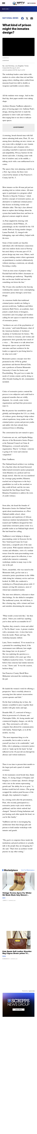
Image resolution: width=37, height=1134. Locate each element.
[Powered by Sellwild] (32, 991)
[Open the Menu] (3, 3)
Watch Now (31, 3)
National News (10, 18)
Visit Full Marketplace (28, 870)
